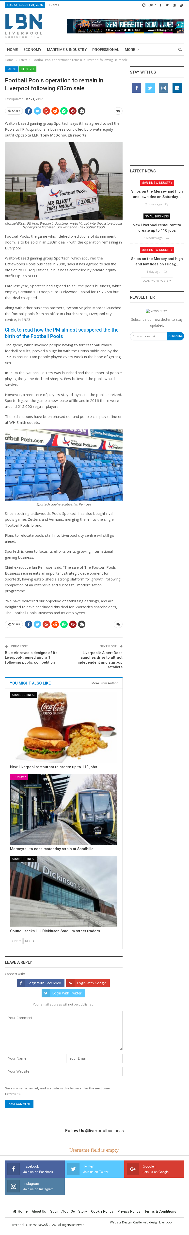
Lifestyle (28, 69)
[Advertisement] (157, 131)
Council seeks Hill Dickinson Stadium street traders (55, 931)
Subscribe (176, 336)
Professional (105, 49)
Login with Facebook (44, 983)
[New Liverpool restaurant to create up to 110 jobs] (63, 727)
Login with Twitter (66, 993)
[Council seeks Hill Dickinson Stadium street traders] (63, 891)
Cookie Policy (102, 1211)
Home (12, 49)
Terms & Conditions (160, 1211)
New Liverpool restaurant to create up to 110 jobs (53, 767)
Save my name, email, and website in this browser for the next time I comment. (58, 1091)
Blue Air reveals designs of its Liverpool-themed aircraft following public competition (31, 658)
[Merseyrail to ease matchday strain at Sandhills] (63, 809)
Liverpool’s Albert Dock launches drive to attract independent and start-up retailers (100, 660)
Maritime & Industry (67, 49)
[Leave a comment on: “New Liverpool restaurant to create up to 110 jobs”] (168, 238)
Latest (12, 69)
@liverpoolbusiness (104, 1130)
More (130, 49)
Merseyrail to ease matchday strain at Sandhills (51, 849)
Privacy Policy (128, 1211)
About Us (39, 1211)
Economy (32, 49)
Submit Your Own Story (68, 1211)
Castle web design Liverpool (153, 1222)
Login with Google (91, 983)
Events (54, 5)
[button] (125, 26)
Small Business (23, 695)
